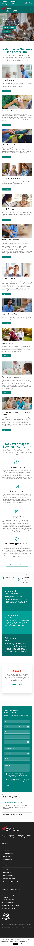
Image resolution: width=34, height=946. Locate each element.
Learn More (6, 91)
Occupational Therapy (8, 859)
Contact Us (30, 924)
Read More (21, 943)
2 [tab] (11, 698)
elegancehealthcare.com (10, 902)
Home (2, 924)
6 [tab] (20, 698)
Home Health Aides (8, 853)
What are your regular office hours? (14, 802)
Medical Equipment (8, 875)
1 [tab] (8, 698)
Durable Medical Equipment (10, 882)
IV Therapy (6, 869)
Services (8, 924)
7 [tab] (23, 698)
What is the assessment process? (13, 815)
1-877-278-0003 (14, 905)
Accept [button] (15, 943)
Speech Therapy (7, 862)
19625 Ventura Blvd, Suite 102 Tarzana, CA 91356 (25, 581)
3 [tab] (13, 698)
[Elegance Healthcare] (10, 9)
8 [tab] (25, 698)
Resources (22, 924)
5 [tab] (18, 698)
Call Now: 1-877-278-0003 (9, 1)
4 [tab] (16, 698)
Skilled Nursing (6, 850)
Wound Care (6, 866)
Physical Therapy (7, 856)
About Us (14, 924)
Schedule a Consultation (17, 565)
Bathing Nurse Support (9, 878)
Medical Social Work (8, 872)
